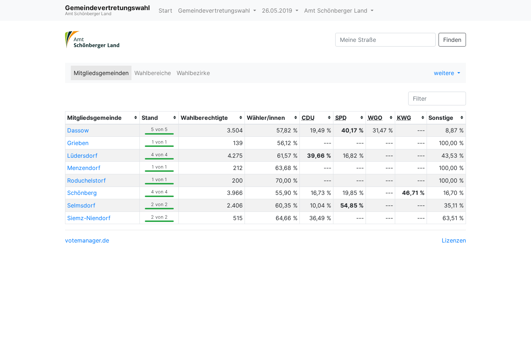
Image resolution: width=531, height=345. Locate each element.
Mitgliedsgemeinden (101, 73)
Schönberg (82, 192)
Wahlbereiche (152, 73)
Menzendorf (83, 167)
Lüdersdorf (82, 155)
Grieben (77, 143)
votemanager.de (87, 240)
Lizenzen (454, 240)
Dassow (78, 130)
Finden (452, 39)
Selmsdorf (81, 205)
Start (165, 10)
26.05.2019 (278, 10)
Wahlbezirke (193, 73)
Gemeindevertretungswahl (215, 10)
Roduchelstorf (86, 180)
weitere (445, 73)
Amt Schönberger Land (336, 10)
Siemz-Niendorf (89, 218)
